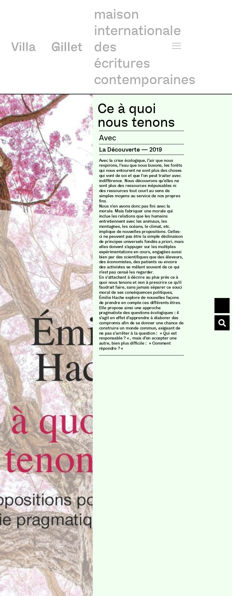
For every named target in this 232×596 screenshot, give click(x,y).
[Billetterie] (222, 305)
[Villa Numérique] (222, 322)
